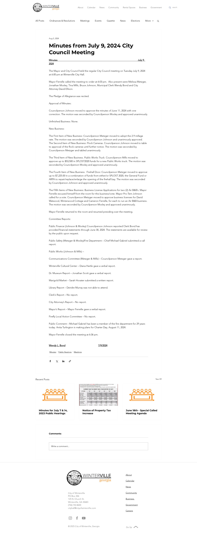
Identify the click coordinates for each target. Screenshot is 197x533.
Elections (135, 20)
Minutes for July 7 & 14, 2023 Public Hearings (53, 412)
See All (158, 379)
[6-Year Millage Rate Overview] (98, 395)
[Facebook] (77, 518)
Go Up (129, 527)
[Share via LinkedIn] (63, 361)
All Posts (40, 20)
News (123, 20)
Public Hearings (65, 352)
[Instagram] (70, 518)
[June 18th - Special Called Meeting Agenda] (142, 395)
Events (98, 20)
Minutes (52, 352)
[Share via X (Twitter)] (56, 361)
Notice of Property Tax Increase (96, 412)
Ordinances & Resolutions (62, 20)
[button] (158, 21)
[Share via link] (70, 361)
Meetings (85, 20)
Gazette (111, 20)
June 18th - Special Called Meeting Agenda (141, 412)
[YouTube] (83, 518)
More (148, 20)
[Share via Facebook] (50, 361)
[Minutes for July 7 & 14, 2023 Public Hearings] (55, 395)
